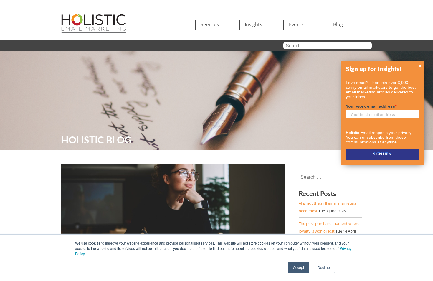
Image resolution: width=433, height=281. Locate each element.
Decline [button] (324, 267)
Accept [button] (298, 267)
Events (296, 24)
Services (210, 24)
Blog (338, 24)
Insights (253, 24)
